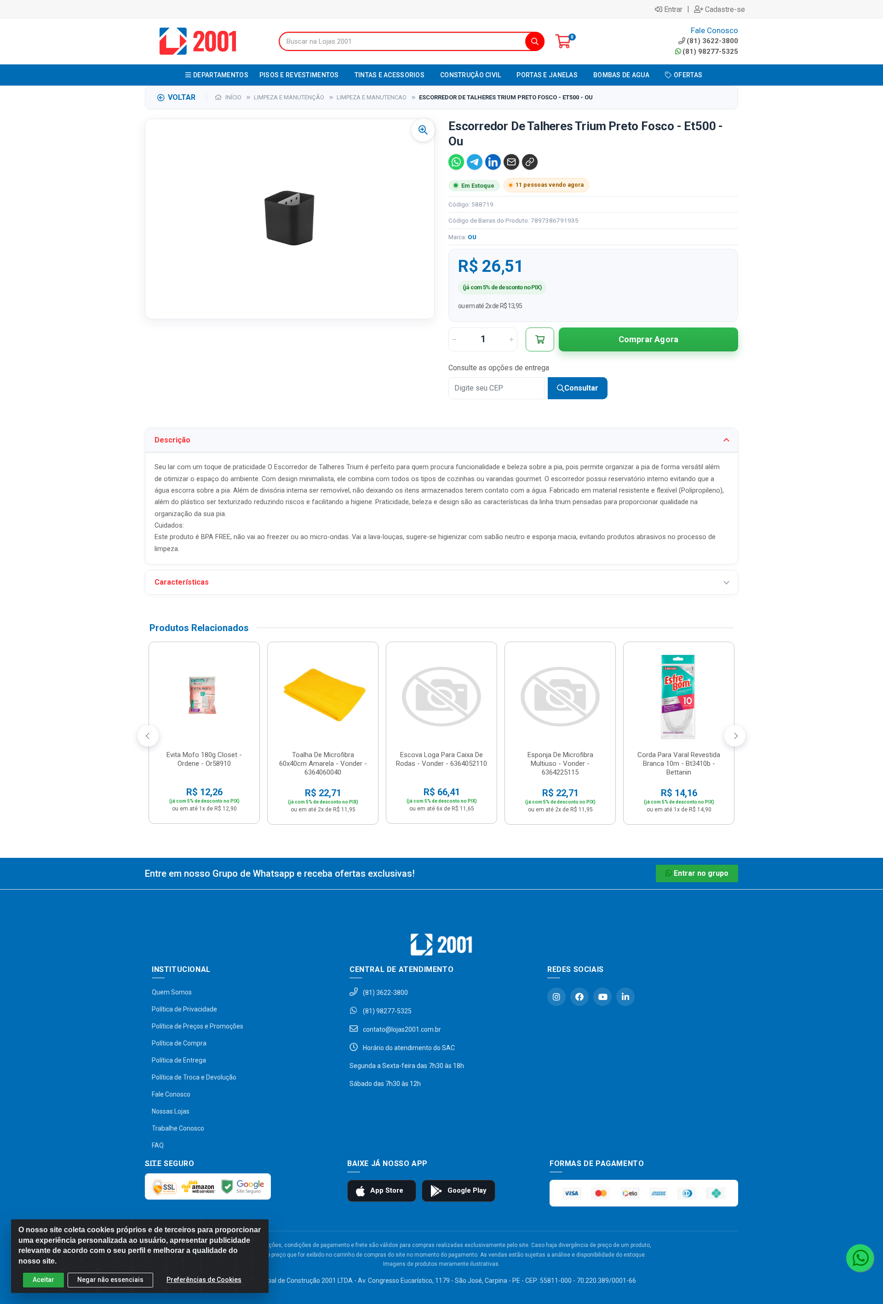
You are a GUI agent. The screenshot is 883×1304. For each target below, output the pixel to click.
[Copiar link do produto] (530, 162)
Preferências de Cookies (203, 1279)
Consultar (581, 388)
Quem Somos (172, 992)
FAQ (158, 1145)
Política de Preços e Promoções (197, 1026)
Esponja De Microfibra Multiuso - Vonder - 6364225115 (560, 763)
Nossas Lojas (170, 1111)
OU (472, 237)
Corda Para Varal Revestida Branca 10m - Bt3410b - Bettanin (678, 763)
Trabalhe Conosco (178, 1128)
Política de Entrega (179, 1060)
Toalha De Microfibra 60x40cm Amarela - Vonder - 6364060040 (323, 763)
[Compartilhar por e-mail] (511, 162)
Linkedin (625, 997)
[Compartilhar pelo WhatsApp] (456, 162)
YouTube (602, 997)
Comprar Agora (649, 339)
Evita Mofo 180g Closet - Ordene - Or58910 (204, 759)
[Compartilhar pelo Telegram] (474, 162)
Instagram (556, 997)
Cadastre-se (725, 9)
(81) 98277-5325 (710, 51)
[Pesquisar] (535, 41)
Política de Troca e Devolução (194, 1077)
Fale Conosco (171, 1094)
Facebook (579, 997)
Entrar (673, 9)
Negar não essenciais (110, 1279)
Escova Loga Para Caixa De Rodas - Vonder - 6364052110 (441, 759)
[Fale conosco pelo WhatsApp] (860, 1258)
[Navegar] (148, 736)
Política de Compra (179, 1043)
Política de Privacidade (184, 1009)
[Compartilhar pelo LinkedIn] (493, 162)
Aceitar (43, 1279)
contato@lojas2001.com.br (401, 1029)
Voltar (181, 97)
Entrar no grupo (701, 873)
